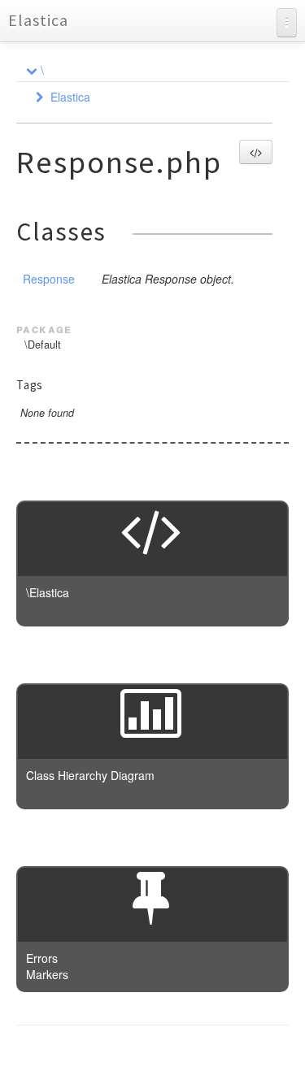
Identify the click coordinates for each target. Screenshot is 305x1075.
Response (49, 279)
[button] (255, 152)
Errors (42, 958)
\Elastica (47, 592)
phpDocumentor (215, 1050)
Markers (47, 974)
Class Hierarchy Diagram (90, 775)
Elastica (38, 20)
